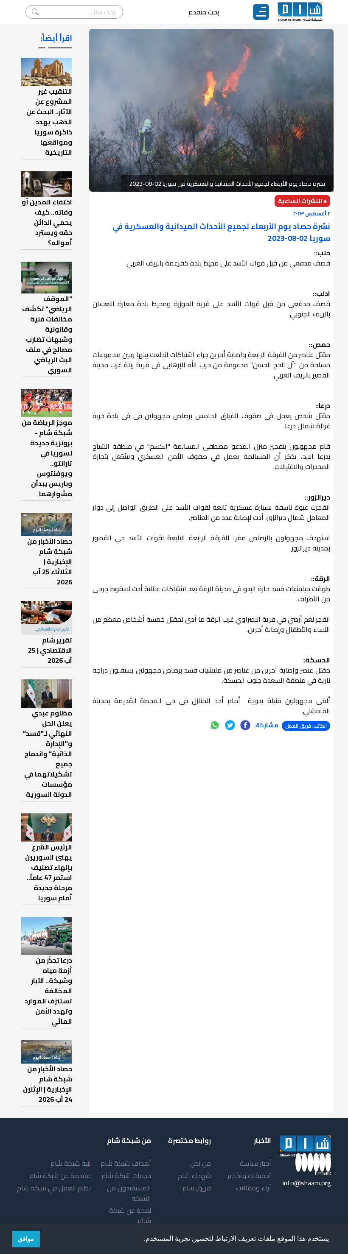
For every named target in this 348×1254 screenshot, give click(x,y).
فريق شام (196, 1188)
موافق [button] (26, 1238)
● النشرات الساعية (302, 201)
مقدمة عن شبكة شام (60, 1175)
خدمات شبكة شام (126, 1175)
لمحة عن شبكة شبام (130, 1215)
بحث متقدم (203, 12)
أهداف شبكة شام (126, 1163)
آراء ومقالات (253, 1188)
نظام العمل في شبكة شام (54, 1188)
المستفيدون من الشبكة (129, 1193)
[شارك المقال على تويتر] (230, 725)
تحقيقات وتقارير (249, 1175)
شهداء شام (194, 1175)
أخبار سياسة (255, 1163)
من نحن (200, 1163)
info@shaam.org (307, 1182)
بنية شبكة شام (71, 1163)
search (35, 11)
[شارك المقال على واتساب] (215, 725)
